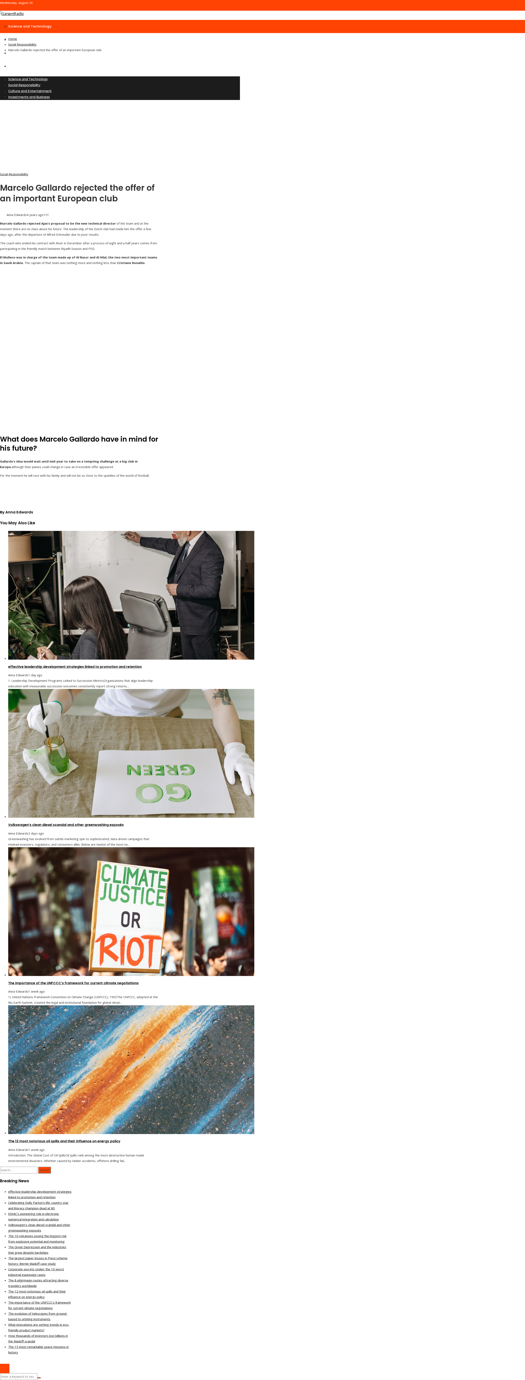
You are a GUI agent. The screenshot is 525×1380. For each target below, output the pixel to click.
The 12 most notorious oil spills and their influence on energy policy (64, 1141)
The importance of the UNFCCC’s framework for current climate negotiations (73, 983)
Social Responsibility (14, 174)
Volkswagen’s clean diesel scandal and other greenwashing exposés (66, 824)
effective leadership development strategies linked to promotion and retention (75, 666)
